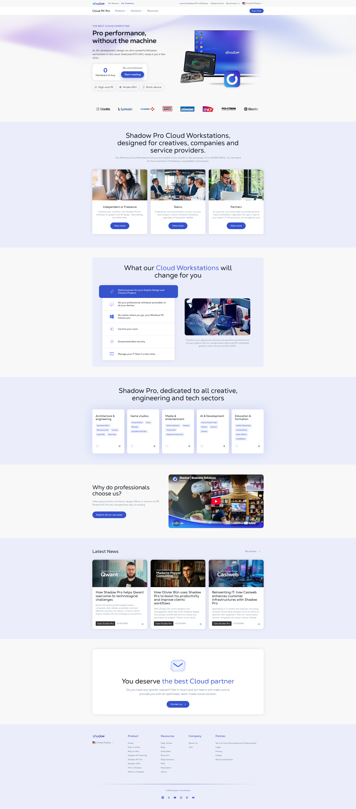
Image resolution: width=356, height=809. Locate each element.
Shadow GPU (134, 763)
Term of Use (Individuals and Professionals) (235, 743)
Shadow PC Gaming (137, 755)
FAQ (163, 763)
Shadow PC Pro (135, 759)
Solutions (136, 10)
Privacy (218, 751)
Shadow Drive (217, 3)
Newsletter (166, 767)
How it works (134, 747)
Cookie (218, 755)
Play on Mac (133, 751)
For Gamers (113, 3)
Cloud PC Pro (101, 11)
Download (165, 751)
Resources (152, 10)
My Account (231, 3)
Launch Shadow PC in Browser (194, 3)
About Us (193, 743)
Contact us (176, 704)
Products (120, 10)
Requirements (167, 759)
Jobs (191, 747)
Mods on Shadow (136, 771)
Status (164, 771)
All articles (250, 551)
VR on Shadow (135, 767)
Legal (218, 747)
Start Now (256, 11)
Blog (163, 747)
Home (130, 743)
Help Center (166, 743)
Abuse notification (224, 759)
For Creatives (127, 3)
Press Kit (165, 755)
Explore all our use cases (109, 514)
